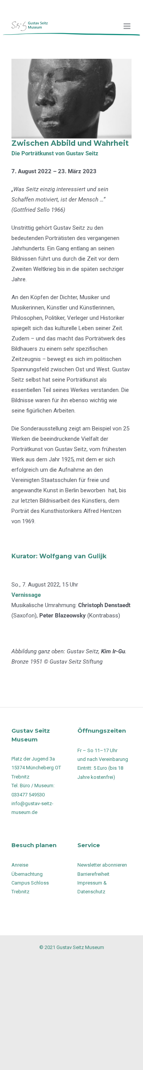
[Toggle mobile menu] (128, 26)
